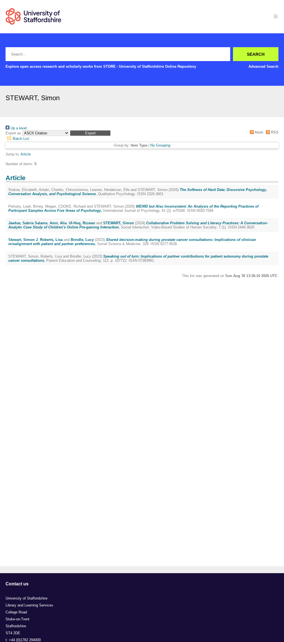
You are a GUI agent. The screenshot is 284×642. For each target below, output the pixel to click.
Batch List (20, 139)
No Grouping (160, 145)
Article (26, 154)
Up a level (18, 128)
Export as (13, 133)
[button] (90, 133)
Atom (258, 132)
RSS (274, 132)
